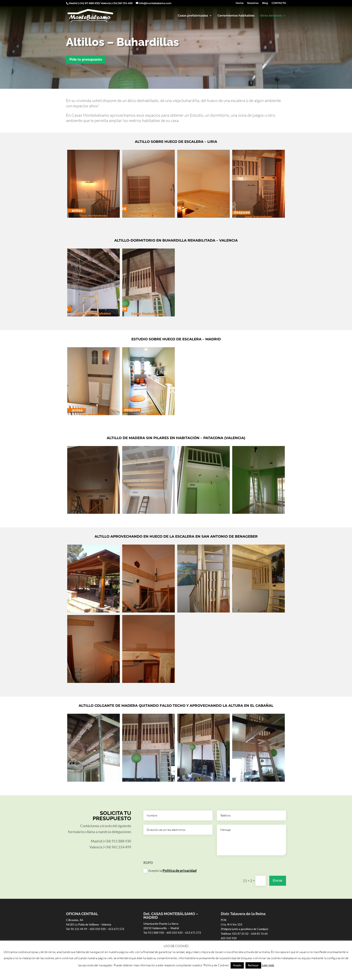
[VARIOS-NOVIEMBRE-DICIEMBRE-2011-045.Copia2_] (203, 216)
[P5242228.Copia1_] (93, 315)
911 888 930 (156, 932)
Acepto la (172, 870)
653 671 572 (116, 929)
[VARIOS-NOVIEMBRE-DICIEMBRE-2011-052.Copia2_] (258, 216)
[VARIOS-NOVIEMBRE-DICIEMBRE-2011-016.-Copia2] (93, 216)
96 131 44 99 (79, 929)
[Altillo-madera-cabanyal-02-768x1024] (203, 780)
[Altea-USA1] (93, 414)
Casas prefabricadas (193, 15)
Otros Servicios (271, 15)
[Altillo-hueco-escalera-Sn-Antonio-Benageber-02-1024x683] (148, 611)
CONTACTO (279, 3)
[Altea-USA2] (148, 414)
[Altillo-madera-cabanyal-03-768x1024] (258, 780)
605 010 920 (98, 929)
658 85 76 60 (259, 933)
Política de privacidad (180, 870)
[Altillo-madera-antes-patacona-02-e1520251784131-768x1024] (148, 512)
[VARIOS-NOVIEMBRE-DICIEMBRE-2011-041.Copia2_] (148, 216)
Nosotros (252, 3)
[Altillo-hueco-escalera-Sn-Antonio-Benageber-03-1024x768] (203, 611)
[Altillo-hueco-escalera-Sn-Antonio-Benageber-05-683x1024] (93, 681)
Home (239, 3)
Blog (265, 3)
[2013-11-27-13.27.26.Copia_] (148, 315)
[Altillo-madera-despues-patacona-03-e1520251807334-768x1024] (203, 512)
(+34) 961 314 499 (122, 3)
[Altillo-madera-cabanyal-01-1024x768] (148, 780)
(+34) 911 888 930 (88, 3)
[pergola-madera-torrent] (93, 611)
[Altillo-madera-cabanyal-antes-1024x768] (93, 780)
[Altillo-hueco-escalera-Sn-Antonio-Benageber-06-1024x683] (148, 681)
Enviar (278, 880)
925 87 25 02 (240, 933)
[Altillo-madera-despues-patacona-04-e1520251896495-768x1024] (258, 512)
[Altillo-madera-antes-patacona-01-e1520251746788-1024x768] (93, 512)
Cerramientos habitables (236, 15)
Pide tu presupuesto (85, 59)
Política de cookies (96, 958)
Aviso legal (72, 958)
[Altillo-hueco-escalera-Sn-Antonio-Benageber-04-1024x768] (258, 611)
